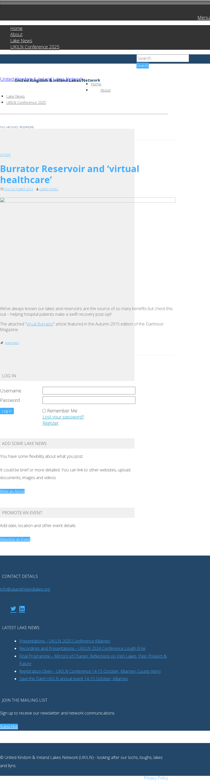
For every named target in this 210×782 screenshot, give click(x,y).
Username (10, 391)
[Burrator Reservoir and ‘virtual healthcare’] (87, 248)
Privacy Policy (156, 778)
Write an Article (12, 491)
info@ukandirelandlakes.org (25, 589)
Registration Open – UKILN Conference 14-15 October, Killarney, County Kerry (90, 671)
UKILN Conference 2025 (34, 47)
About (16, 34)
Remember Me (62, 411)
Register (51, 423)
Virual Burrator (39, 324)
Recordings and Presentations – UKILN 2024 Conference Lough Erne (82, 648)
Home (16, 28)
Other (5, 155)
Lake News (21, 40)
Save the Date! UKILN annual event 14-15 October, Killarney (73, 678)
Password (10, 400)
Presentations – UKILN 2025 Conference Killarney (64, 641)
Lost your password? (63, 417)
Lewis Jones (48, 189)
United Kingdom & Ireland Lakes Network (57, 80)
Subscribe (9, 726)
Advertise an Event (15, 539)
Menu (203, 17)
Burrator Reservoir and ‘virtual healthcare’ (69, 173)
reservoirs (12, 343)
